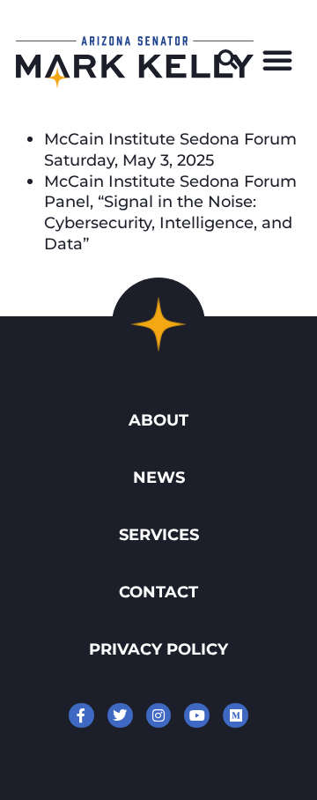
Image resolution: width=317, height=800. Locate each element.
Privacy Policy (158, 649)
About (158, 420)
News (159, 477)
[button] (228, 60)
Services (159, 534)
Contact (158, 591)
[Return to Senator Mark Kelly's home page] (135, 83)
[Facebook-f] (81, 716)
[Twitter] (120, 716)
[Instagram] (159, 716)
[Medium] (235, 716)
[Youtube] (197, 716)
